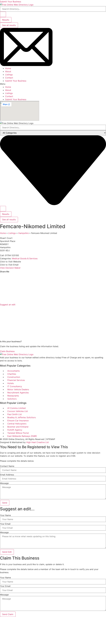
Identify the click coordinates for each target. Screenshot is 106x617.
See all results (9, 25)
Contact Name (7, 466)
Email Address (7, 475)
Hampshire (23, 233)
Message (4, 483)
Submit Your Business (15, 80)
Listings (9, 74)
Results (5, 20)
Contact (9, 77)
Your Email (5, 524)
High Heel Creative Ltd (37, 442)
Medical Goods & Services (24, 258)
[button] (53, 83)
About (8, 71)
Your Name (5, 515)
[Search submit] (3, 14)
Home (8, 68)
